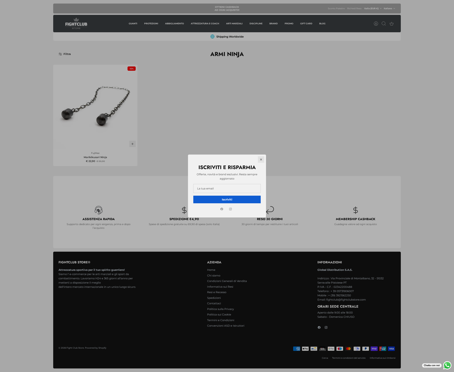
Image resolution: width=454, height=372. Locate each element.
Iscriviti (227, 199)
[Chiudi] (261, 159)
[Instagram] (230, 209)
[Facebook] (221, 209)
